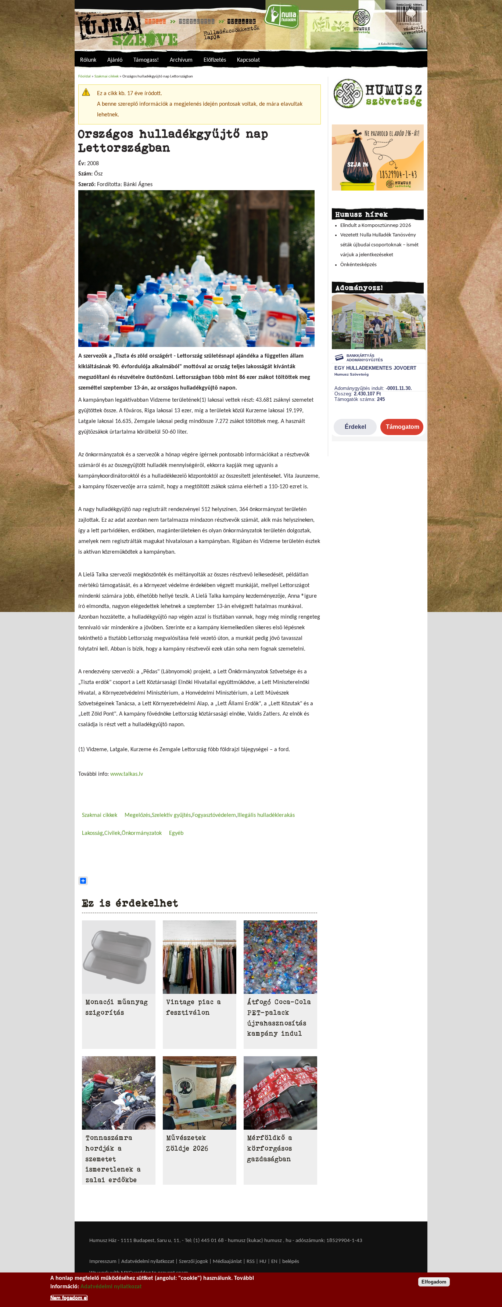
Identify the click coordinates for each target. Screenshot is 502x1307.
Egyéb (176, 833)
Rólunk (88, 60)
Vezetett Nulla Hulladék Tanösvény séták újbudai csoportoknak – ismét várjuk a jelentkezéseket (379, 244)
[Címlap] (251, 25)
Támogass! (146, 60)
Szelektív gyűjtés (171, 815)
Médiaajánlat (228, 1261)
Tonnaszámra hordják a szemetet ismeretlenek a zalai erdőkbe (113, 1159)
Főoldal (84, 77)
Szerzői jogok (193, 1261)
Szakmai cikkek (106, 77)
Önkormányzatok (142, 833)
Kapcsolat (248, 60)
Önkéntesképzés (358, 265)
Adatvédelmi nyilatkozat (147, 1261)
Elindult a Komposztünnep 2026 (375, 225)
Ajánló (114, 60)
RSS (251, 1261)
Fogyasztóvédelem (214, 815)
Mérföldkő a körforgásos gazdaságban (270, 1148)
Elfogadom (434, 1282)
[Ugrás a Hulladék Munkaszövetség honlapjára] (378, 108)
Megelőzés (137, 815)
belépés (290, 1261)
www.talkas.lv (126, 774)
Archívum (181, 60)
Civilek (112, 833)
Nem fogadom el (69, 1297)
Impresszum (102, 1261)
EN (274, 1261)
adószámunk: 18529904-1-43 (328, 1240)
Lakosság (92, 833)
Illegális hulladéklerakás (266, 815)
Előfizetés (215, 60)
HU (262, 1261)
